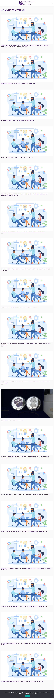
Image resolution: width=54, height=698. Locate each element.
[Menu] (52, 3)
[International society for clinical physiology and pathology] (27, 3)
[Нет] (52, 694)
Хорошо (27, 695)
